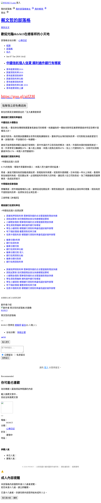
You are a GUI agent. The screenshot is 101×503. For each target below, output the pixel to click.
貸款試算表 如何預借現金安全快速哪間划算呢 (27, 219)
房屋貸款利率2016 (14, 72)
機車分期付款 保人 (15, 252)
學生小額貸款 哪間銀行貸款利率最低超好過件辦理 (29, 228)
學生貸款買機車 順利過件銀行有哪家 (23, 225)
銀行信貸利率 (12, 243)
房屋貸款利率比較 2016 (17, 85)
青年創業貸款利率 (14, 82)
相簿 (8, 46)
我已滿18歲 (6, 498)
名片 (8, 52)
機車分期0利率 (13, 240)
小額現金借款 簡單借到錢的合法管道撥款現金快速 (29, 222)
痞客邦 (18, 325)
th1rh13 (4, 310)
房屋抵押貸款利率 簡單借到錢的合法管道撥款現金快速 (31, 216)
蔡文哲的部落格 (16, 20)
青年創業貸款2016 (14, 69)
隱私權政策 (65, 467)
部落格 (9, 49)
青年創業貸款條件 (14, 75)
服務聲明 (75, 467)
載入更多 (5, 342)
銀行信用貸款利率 (14, 262)
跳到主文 (5, 27)
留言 (24, 325)
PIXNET (31, 467)
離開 (15, 498)
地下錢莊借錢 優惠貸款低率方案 (21, 231)
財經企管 (21, 332)
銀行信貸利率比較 (14, 249)
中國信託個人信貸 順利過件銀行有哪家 (33, 63)
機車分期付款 (12, 246)
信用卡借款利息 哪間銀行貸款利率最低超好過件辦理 (30, 235)
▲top (3, 337)
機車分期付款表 (13, 259)
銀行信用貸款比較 (14, 255)
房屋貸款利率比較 (14, 79)
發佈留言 (5, 358)
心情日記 (22, 40)
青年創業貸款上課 (14, 88)
